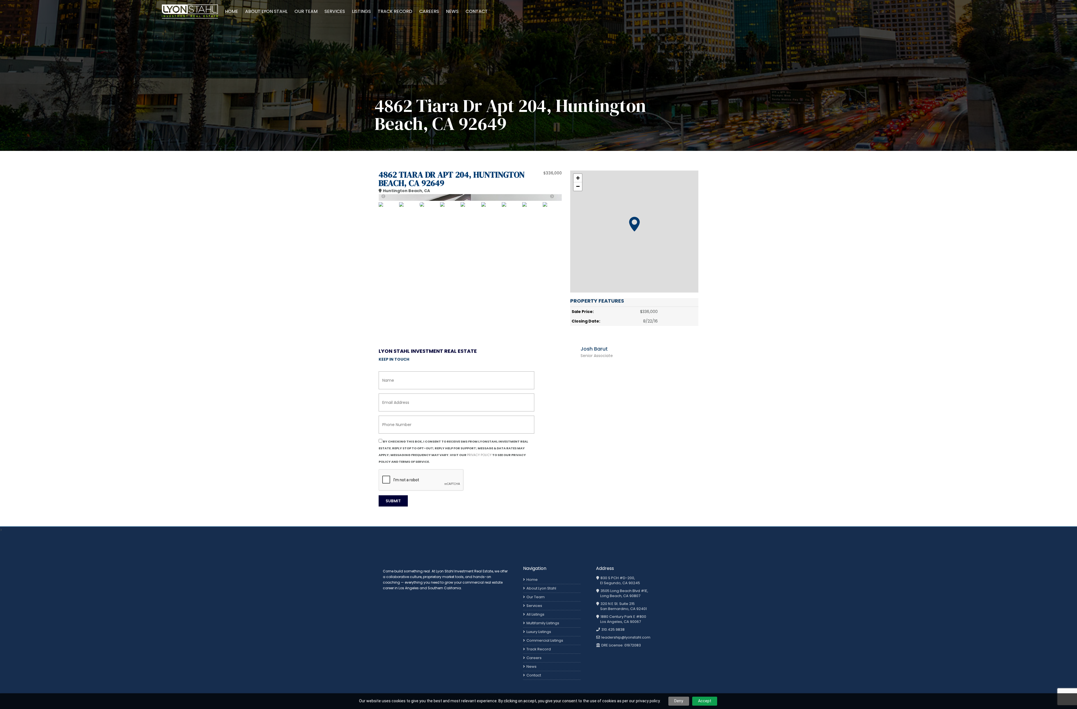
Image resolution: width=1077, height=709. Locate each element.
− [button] (578, 186)
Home (231, 11)
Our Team (305, 11)
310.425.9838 (612, 629)
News (452, 11)
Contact (477, 11)
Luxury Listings (538, 631)
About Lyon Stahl (266, 11)
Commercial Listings (544, 640)
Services (335, 11)
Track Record (395, 11)
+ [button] (578, 177)
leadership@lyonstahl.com (625, 637)
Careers (429, 11)
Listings (361, 11)
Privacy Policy (479, 455)
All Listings (535, 614)
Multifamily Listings (542, 623)
